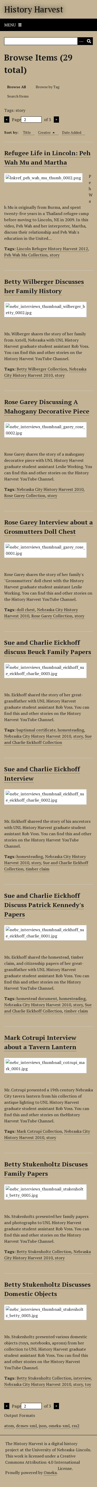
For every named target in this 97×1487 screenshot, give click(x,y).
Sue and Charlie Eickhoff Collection (48, 739)
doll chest (26, 609)
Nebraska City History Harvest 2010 (45, 372)
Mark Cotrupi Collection (39, 1131)
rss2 (75, 1426)
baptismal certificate (36, 730)
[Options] (81, 41)
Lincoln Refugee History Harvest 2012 (52, 248)
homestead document (37, 998)
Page (16, 119)
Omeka (50, 1472)
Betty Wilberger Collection (42, 369)
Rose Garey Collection (24, 495)
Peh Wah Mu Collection (26, 255)
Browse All (16, 86)
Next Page (56, 119)
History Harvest (33, 9)
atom (9, 1426)
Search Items (18, 96)
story (54, 255)
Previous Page (6, 119)
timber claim (37, 869)
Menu (10, 25)
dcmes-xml (26, 1426)
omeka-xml (59, 1426)
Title (27, 132)
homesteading (71, 730)
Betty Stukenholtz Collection (44, 1251)
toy (88, 1384)
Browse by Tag (47, 86)
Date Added (71, 132)
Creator (44, 132)
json (43, 1426)
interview (82, 1378)
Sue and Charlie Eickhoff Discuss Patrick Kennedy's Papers (44, 904)
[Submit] (89, 41)
